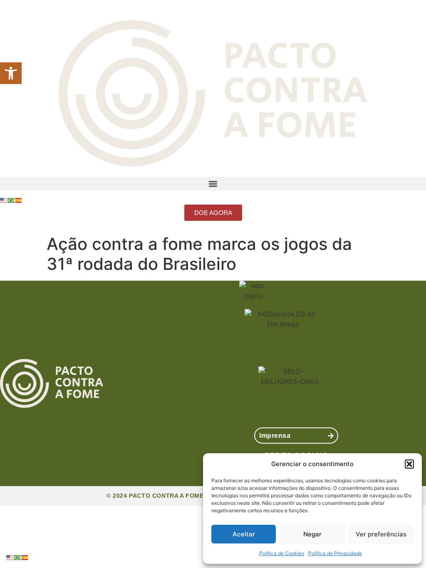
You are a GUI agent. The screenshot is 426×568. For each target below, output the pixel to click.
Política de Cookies (281, 553)
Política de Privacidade (335, 553)
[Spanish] (18, 199)
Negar (312, 534)
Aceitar (244, 534)
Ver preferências (381, 534)
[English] (3, 199)
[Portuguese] (11, 199)
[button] (11, 73)
